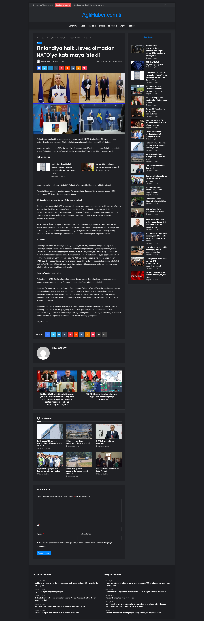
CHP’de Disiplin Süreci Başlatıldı (105, 442)
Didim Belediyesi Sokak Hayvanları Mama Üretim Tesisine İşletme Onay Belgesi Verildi (103, 5)
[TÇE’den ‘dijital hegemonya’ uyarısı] (137, 65)
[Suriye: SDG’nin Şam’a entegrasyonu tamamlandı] (87, 167)
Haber (82, 26)
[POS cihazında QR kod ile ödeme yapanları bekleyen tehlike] (137, 250)
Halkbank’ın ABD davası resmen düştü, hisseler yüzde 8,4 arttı (49, 443)
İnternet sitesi (86, 534)
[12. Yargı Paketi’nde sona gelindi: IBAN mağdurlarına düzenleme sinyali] (137, 261)
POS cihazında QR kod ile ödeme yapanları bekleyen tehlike (156, 249)
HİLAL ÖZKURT (46, 61)
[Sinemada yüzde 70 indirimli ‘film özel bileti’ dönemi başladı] (137, 123)
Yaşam (122, 26)
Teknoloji (112, 26)
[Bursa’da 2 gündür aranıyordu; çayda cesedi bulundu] (79, 459)
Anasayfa (73, 26)
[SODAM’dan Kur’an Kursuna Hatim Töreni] (109, 459)
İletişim (132, 26)
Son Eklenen (149, 37)
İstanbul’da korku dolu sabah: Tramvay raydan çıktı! (156, 274)
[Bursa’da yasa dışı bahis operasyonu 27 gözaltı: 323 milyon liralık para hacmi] (137, 236)
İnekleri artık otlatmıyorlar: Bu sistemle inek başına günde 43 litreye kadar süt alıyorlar (155, 51)
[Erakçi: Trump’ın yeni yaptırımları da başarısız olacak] (137, 100)
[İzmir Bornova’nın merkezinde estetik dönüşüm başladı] (137, 134)
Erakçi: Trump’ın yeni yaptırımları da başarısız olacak (156, 100)
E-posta (40, 534)
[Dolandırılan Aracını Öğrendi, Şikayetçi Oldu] (137, 201)
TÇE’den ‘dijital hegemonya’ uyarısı (154, 63)
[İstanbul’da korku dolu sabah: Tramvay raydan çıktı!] (137, 275)
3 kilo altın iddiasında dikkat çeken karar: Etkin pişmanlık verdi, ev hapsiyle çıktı (156, 223)
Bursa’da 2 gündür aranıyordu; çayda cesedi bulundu (77, 471)
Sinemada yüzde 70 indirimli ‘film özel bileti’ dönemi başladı (156, 122)
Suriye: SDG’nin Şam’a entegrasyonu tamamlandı (155, 111)
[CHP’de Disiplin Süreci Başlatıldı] (109, 431)
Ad (38, 525)
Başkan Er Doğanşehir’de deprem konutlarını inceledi (48, 470)
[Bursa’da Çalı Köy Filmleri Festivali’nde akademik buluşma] (137, 89)
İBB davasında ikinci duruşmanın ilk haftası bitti (78, 442)
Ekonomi (92, 26)
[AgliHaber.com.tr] (102, 15)
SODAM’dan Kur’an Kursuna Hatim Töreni (107, 470)
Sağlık (102, 26)
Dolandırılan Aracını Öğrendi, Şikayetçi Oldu (156, 199)
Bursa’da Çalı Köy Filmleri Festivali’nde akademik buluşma (155, 88)
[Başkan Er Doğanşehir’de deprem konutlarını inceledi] (50, 459)
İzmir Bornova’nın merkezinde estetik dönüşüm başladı (154, 134)
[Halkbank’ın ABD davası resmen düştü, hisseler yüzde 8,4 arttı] (50, 431)
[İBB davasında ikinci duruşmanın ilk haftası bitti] (79, 431)
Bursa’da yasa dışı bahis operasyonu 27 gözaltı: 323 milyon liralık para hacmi (156, 237)
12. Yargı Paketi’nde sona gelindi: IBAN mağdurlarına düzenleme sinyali (156, 262)
